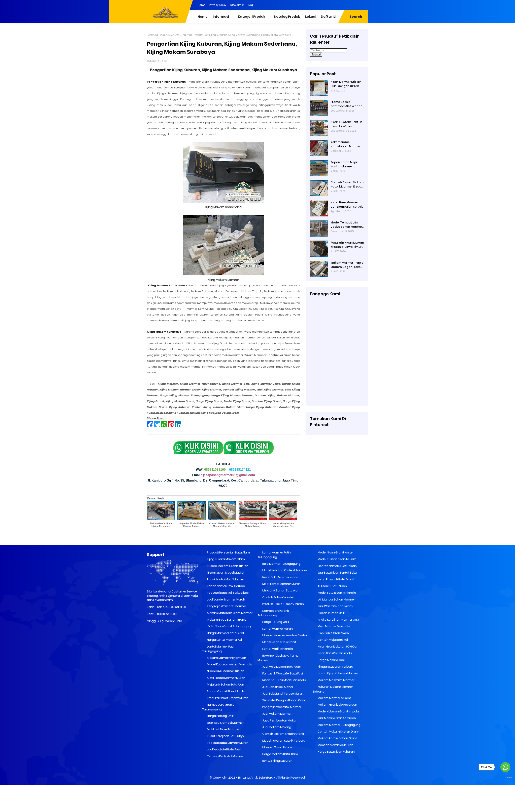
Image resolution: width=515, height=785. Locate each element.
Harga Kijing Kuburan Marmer (338, 673)
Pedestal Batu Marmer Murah (227, 743)
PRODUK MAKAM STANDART (176, 35)
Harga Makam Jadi (331, 660)
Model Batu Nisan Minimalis (336, 593)
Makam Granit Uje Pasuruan (337, 705)
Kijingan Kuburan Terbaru (335, 667)
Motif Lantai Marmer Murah (225, 678)
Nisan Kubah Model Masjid (225, 573)
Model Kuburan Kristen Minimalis (229, 664)
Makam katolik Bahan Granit (337, 738)
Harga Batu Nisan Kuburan (336, 752)
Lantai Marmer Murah (277, 629)
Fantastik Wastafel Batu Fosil (282, 673)
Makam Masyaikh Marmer (335, 680)
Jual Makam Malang (276, 727)
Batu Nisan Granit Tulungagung (229, 626)
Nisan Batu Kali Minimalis (334, 653)
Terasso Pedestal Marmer (225, 756)
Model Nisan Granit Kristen (335, 552)
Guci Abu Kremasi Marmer (225, 723)
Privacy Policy (217, 5)
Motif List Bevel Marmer (222, 729)
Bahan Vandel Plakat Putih (225, 691)
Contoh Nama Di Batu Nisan (337, 566)
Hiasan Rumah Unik (331, 613)
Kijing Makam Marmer (223, 280)
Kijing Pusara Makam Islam (225, 559)
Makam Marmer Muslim (334, 698)
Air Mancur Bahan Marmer (336, 599)
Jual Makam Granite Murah (336, 718)
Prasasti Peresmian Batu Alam (228, 552)
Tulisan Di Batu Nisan (332, 586)
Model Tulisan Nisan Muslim (336, 559)
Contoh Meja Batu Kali (332, 640)
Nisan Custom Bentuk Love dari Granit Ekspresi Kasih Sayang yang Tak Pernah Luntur (346, 124)
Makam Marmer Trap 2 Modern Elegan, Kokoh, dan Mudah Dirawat (347, 265)
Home (201, 5)
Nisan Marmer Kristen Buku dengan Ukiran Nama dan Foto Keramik (346, 84)
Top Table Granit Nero (333, 633)
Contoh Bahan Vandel (278, 597)
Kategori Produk (251, 16)
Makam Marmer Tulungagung (338, 725)
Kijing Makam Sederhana (223, 207)
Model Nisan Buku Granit (279, 642)
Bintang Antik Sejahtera (255, 777)
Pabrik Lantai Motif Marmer (225, 579)
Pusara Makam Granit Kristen (227, 566)
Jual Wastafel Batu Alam (335, 606)
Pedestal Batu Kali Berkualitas (227, 593)
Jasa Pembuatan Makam (280, 720)
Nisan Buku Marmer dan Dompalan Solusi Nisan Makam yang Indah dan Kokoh (346, 204)
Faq (250, 5)
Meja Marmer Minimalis (333, 626)
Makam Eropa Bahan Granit (226, 620)
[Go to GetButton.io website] (505, 778)
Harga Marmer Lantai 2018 (225, 633)
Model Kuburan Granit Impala (338, 711)
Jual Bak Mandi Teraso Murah (283, 694)
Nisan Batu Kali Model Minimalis (284, 680)
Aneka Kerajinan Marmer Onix (338, 620)
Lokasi (310, 16)
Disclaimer (237, 5)
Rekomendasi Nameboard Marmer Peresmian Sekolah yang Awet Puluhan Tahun (345, 144)
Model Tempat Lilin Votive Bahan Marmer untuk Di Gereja (346, 224)
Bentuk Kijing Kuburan (277, 761)
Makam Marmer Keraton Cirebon (285, 635)
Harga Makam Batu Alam (280, 754)
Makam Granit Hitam (277, 747)
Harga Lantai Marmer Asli (224, 640)
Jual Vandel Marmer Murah (225, 599)
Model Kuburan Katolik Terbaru (283, 741)
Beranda (152, 35)
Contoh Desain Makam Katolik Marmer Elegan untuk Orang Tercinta (347, 184)
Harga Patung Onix (220, 716)
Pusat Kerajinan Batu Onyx (225, 736)
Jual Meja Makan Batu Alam (281, 667)
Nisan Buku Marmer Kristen (225, 671)
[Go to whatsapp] (505, 767)
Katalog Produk (287, 16)
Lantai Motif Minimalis (277, 649)
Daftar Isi (328, 16)
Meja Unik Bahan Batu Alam (225, 685)
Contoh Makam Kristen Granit (283, 734)
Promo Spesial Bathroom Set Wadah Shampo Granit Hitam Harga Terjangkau (346, 104)
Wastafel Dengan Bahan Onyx (283, 700)
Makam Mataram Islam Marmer (229, 613)
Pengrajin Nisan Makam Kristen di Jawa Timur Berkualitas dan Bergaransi (347, 245)
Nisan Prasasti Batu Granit (335, 579)
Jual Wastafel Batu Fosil (223, 749)
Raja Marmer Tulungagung (281, 564)
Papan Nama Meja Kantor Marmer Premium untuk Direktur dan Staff (347, 164)
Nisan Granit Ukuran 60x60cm (338, 647)
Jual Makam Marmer (276, 714)
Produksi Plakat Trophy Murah (227, 698)
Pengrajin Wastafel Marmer (226, 606)
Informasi (221, 16)
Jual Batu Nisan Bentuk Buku (337, 573)
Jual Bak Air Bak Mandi (277, 687)
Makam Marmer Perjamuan (226, 658)
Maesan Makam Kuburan (335, 745)
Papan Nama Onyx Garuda (226, 586)
